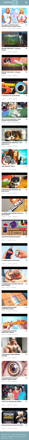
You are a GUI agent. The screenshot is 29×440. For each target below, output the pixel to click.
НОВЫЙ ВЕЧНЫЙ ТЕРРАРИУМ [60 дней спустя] (11, 190)
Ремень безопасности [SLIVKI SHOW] (12, 425)
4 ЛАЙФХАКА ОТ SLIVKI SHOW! (11, 95)
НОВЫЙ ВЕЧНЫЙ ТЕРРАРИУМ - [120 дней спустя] (12, 143)
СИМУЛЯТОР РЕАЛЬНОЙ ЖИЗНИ (11, 236)
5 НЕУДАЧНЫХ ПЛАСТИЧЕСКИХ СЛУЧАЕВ (11, 355)
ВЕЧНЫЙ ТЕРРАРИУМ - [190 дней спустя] (11, 49)
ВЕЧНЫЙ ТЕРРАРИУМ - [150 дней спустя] (11, 73)
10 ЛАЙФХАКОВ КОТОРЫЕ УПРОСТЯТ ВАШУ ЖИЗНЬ (12, 214)
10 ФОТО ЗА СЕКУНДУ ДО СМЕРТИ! (12, 401)
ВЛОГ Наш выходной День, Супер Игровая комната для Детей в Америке (11, 120)
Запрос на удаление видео (18, 434)
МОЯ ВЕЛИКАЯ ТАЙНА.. (8, 166)
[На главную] (9, 2)
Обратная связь (5, 434)
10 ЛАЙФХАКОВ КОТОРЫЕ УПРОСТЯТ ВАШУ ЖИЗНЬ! (12, 285)
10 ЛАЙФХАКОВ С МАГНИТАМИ (11, 260)
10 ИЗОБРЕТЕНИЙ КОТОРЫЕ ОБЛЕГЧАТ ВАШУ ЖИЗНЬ (10, 379)
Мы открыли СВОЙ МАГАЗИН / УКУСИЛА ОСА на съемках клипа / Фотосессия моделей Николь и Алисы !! (12, 26)
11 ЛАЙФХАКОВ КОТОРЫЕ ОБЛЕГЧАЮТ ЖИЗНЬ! (9, 308)
